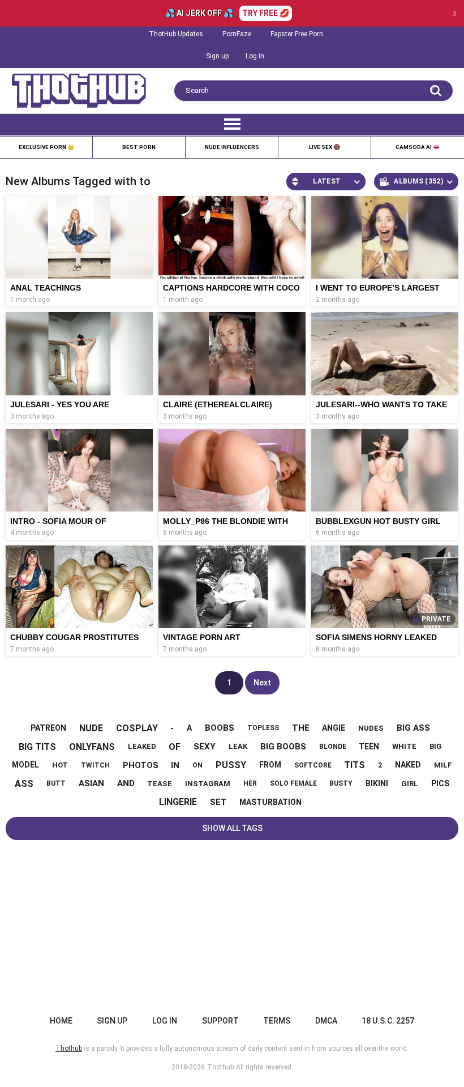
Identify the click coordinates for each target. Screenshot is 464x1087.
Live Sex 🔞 (324, 147)
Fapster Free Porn (296, 34)
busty (341, 783)
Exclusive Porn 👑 (46, 147)
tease (159, 783)
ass (24, 783)
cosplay (137, 728)
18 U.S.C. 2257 (388, 1020)
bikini (377, 783)
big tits (37, 746)
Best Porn (139, 147)
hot (60, 765)
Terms (276, 1020)
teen (369, 746)
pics (440, 783)
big (435, 746)
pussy (231, 765)
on (197, 765)
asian (91, 783)
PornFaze (236, 34)
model (25, 764)
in (175, 765)
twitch (95, 765)
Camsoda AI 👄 (418, 147)
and (126, 783)
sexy (205, 746)
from (270, 764)
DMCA (326, 1020)
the (301, 728)
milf (443, 765)
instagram (207, 783)
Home (61, 1020)
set (218, 802)
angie (333, 727)
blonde (332, 747)
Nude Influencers (232, 147)
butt (56, 783)
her (250, 783)
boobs (219, 728)
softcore (313, 765)
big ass (413, 728)
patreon (48, 727)
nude (91, 728)
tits (354, 765)
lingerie (178, 801)
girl (409, 783)
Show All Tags (232, 828)
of (175, 746)
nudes (371, 728)
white (404, 746)
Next (262, 682)
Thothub (220, 1067)
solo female (293, 783)
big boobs (283, 746)
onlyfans (92, 746)
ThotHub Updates (176, 34)
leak (238, 746)
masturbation (270, 802)
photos (140, 765)
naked (408, 764)
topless (263, 728)
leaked (142, 746)
